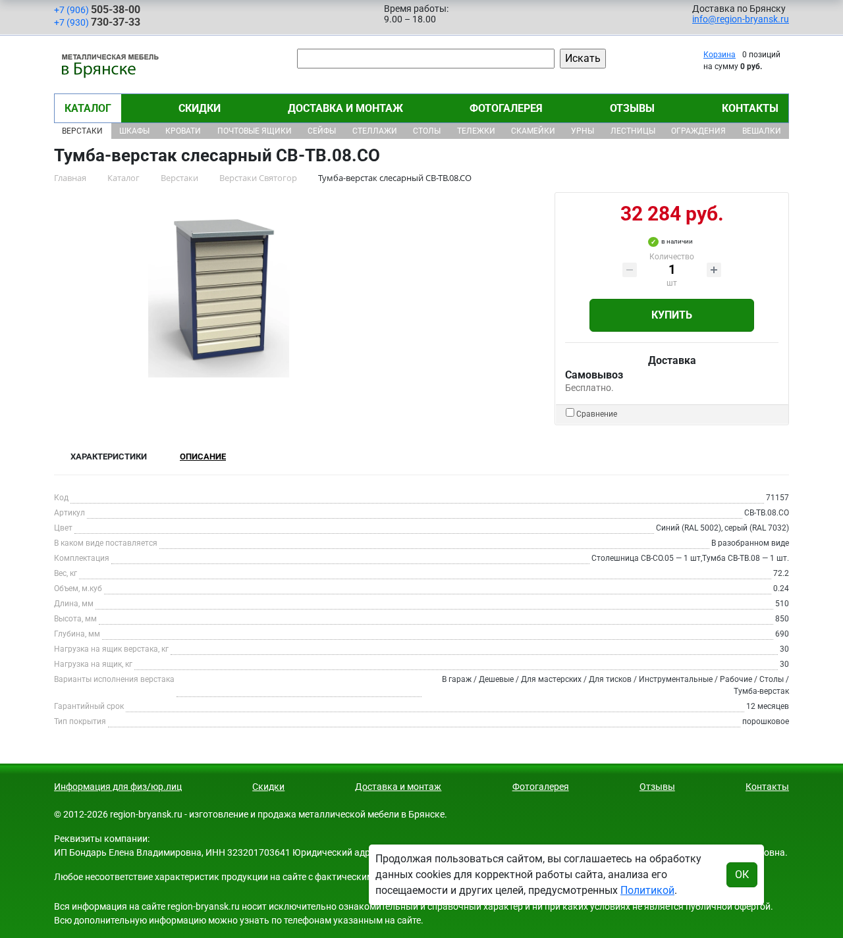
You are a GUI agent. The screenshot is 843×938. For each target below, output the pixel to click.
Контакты (750, 108)
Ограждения (698, 131)
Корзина (719, 54)
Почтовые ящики (254, 131)
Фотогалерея (506, 108)
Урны (582, 131)
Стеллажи (374, 131)
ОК (742, 874)
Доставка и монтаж (345, 108)
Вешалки (761, 131)
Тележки (476, 131)
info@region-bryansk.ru (740, 19)
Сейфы (322, 131)
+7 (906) (97, 9)
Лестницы (633, 131)
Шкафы (134, 131)
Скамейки (533, 131)
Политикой (647, 890)
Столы (427, 131)
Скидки (199, 108)
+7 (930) (97, 22)
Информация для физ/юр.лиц (118, 786)
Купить (671, 315)
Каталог (88, 108)
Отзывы (632, 108)
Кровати (183, 131)
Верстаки (82, 131)
